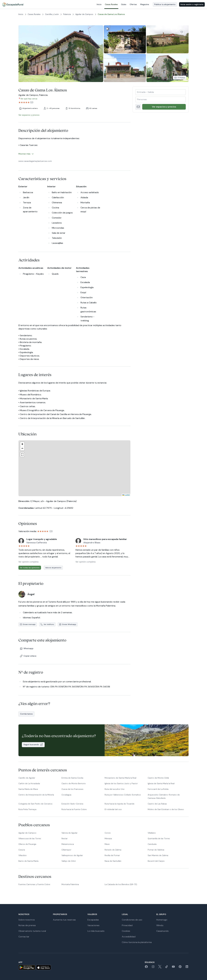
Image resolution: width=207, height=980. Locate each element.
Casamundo (162, 930)
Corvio (108, 833)
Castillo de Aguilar (26, 778)
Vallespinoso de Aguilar (72, 855)
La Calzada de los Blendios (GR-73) (121, 884)
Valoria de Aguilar (69, 833)
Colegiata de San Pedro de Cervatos (35, 803)
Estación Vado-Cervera (72, 803)
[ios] (43, 967)
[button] (76, 478)
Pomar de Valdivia (156, 849)
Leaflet (104, 495)
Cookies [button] (126, 930)
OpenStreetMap (124, 495)
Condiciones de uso (132, 919)
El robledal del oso (113, 809)
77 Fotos (181, 78)
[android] (26, 967)
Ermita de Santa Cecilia (72, 778)
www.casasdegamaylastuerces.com (35, 161)
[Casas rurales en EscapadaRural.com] (12, 4)
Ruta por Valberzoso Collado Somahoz (123, 794)
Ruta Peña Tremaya (27, 809)
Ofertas (133, 4)
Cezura (21, 849)
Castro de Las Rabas (157, 803)
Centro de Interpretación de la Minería (36, 794)
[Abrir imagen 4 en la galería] (125, 68)
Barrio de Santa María (28, 861)
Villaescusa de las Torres (29, 838)
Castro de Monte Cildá (158, 778)
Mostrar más (24, 154)
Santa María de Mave (28, 789)
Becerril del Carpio (156, 861)
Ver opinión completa (28, 561)
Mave (107, 844)
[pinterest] (180, 967)
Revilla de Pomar (112, 855)
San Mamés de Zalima (158, 855)
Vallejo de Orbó (69, 861)
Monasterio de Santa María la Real (120, 778)
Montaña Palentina (70, 884)
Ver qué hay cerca (28, 98)
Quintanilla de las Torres (159, 838)
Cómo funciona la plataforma (137, 942)
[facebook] (146, 967)
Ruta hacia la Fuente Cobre (74, 809)
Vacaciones (93, 925)
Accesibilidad (128, 936)
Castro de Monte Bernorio (74, 783)
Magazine (144, 4)
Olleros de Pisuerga (27, 844)
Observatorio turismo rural (32, 930)
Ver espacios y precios (164, 106)
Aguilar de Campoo (27, 833)
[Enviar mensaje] (138, 107)
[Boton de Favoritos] (182, 32)
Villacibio (22, 855)
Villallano (152, 833)
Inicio (99, 4)
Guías (123, 4)
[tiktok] (166, 967)
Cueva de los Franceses (72, 789)
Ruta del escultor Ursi (114, 789)
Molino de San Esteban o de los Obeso (166, 809)
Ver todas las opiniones (30, 568)
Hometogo (161, 919)
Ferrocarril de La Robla (158, 789)
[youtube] (173, 967)
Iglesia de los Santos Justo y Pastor (121, 783)
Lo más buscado (95, 930)
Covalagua (66, 794)
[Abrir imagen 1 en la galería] (60, 53)
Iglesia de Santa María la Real (161, 783)
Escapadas (93, 919)
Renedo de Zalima (113, 849)
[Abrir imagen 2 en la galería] (125, 39)
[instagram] (153, 967)
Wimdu (159, 925)
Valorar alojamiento (53, 568)
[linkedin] (187, 967)
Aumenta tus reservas (64, 919)
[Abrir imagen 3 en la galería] (167, 39)
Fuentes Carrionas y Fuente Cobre (34, 884)
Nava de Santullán (113, 861)
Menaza (108, 838)
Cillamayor (66, 849)
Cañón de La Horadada (29, 783)
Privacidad (127, 925)
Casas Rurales (111, 4)
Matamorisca (68, 844)
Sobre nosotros (26, 919)
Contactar (23, 936)
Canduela (152, 844)
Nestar (65, 838)
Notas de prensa (27, 925)
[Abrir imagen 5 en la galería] (167, 68)
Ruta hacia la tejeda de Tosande (119, 803)
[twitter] (160, 967)
